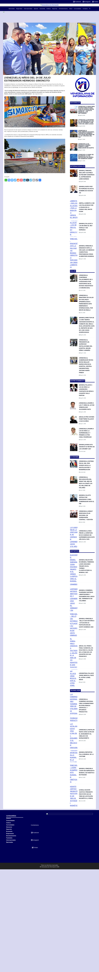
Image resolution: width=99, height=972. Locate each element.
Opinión (36, 8)
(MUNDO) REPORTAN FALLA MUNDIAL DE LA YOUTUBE (86, 754)
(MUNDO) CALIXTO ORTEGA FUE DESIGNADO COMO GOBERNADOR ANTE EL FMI (86, 499)
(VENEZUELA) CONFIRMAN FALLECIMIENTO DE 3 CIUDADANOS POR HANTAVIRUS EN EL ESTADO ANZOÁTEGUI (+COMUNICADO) (86, 282)
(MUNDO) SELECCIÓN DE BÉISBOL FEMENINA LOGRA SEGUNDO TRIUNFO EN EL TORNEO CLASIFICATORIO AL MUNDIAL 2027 (86, 566)
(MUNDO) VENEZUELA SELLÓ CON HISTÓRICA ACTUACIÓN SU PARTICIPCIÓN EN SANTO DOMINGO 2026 (86, 623)
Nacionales (12, 8)
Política (49, 8)
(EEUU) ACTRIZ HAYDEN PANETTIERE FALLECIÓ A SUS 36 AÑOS (86, 419)
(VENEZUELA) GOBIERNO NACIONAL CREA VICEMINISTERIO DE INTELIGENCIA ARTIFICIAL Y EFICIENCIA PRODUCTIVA (86, 706)
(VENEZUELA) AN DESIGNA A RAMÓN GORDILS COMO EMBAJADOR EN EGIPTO (86, 146)
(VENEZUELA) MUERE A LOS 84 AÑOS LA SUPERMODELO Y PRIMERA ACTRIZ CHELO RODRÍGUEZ (86, 433)
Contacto (85, 8)
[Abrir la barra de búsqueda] (89, 8)
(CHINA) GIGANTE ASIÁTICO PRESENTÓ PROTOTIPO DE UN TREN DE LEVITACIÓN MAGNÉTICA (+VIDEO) (86, 794)
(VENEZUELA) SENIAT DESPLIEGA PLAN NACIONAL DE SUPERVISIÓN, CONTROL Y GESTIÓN (86, 515)
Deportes (54, 8)
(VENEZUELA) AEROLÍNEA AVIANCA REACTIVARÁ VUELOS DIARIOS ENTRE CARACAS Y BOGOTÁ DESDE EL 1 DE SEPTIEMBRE (86, 110)
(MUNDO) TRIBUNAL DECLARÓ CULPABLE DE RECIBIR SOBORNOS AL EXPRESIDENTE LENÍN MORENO (86, 175)
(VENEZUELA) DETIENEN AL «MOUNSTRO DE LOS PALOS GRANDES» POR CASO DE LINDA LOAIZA (86, 122)
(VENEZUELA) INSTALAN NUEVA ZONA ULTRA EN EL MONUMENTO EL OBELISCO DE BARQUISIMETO (86, 734)
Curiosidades (77, 8)
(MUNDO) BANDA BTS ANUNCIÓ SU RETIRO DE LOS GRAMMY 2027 (87, 447)
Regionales (19, 8)
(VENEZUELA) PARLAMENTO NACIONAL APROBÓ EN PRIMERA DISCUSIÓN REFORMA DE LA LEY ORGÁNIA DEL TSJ (86, 134)
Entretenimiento (63, 8)
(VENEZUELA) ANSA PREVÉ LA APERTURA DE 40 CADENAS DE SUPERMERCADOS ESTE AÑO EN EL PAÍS (87, 535)
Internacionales (28, 8)
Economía (42, 8)
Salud (70, 8)
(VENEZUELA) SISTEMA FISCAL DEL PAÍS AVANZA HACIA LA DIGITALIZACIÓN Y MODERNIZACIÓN (86, 465)
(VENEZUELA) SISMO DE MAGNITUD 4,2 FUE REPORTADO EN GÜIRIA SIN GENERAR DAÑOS (86, 156)
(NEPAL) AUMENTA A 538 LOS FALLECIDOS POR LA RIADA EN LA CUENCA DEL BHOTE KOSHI (86, 207)
